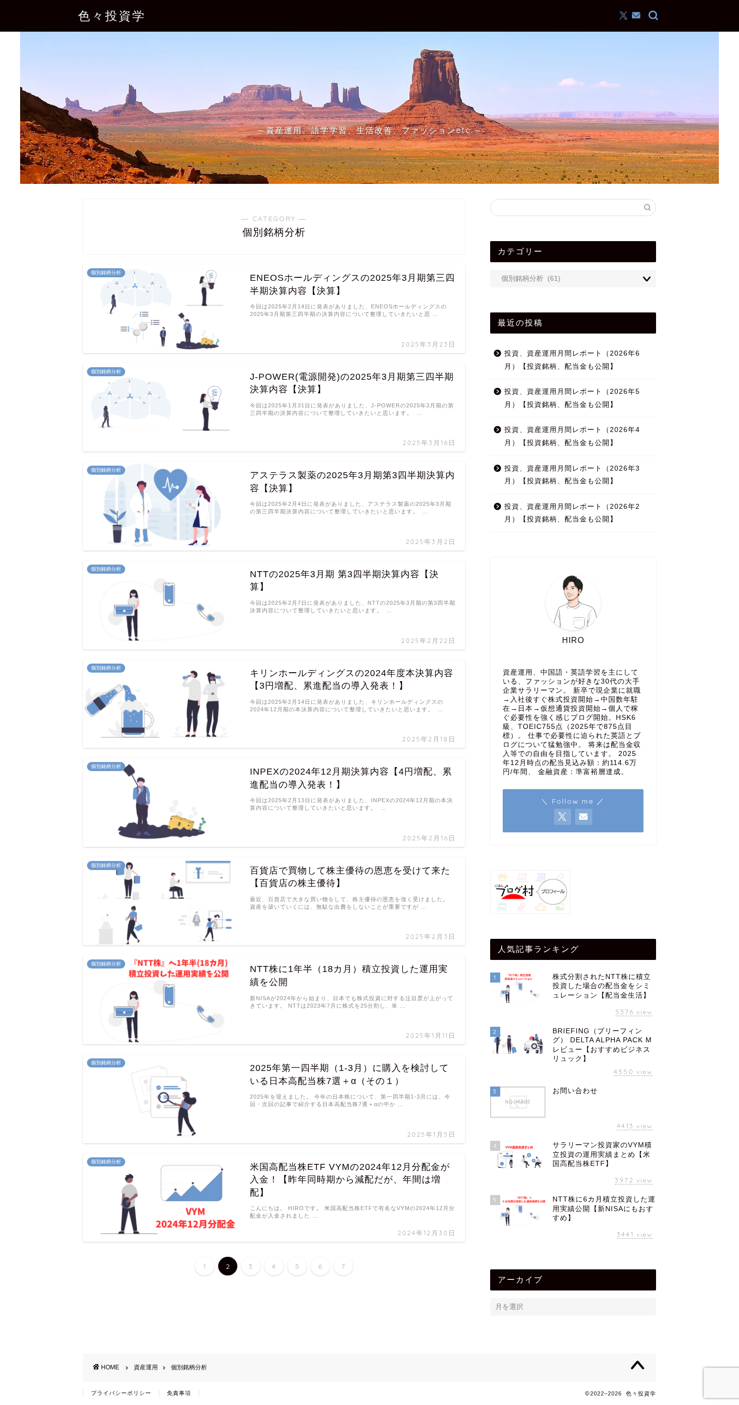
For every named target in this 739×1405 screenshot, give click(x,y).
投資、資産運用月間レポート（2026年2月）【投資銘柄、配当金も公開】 (572, 513)
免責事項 (179, 1393)
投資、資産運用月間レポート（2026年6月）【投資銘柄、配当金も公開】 (572, 360)
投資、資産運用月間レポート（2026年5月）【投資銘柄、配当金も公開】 (572, 398)
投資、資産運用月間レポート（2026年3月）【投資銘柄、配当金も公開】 (572, 475)
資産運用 (146, 1367)
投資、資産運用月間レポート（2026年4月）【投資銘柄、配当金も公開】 (572, 436)
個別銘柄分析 (189, 1367)
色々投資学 (112, 15)
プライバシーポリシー (121, 1393)
